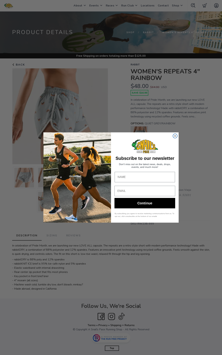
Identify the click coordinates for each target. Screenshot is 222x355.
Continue (144, 203)
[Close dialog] (175, 136)
